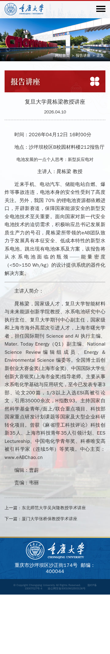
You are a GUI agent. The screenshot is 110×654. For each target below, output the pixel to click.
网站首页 (62, 55)
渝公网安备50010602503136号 (67, 588)
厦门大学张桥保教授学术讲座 (49, 518)
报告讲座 (83, 55)
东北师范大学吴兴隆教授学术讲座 (54, 507)
